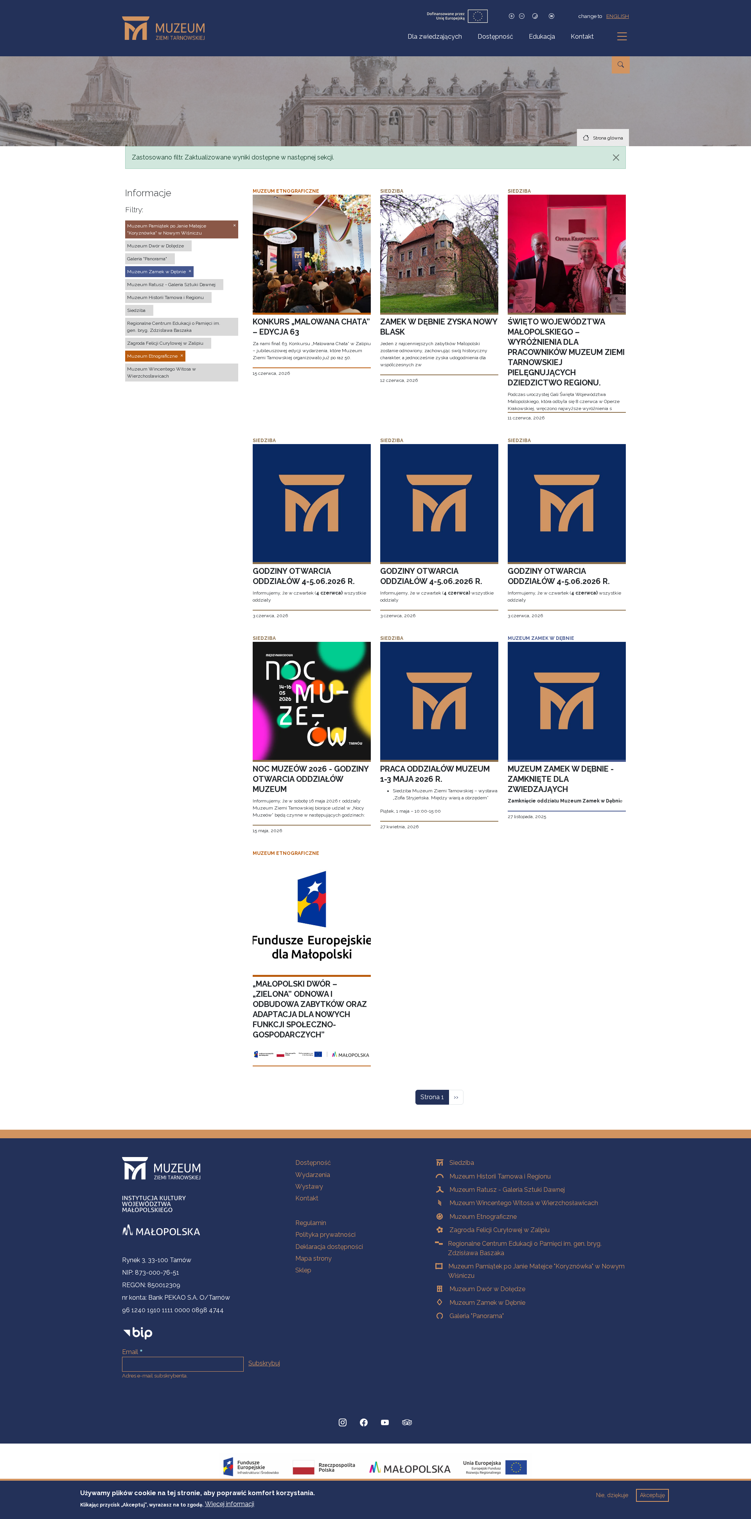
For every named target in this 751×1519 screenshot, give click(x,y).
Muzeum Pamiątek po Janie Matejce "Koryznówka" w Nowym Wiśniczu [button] (166, 229)
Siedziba (461, 1162)
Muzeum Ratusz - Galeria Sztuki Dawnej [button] (171, 284)
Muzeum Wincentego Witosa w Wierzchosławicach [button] (161, 372)
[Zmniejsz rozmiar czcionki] (522, 16)
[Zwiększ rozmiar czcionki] (512, 16)
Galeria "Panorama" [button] (147, 259)
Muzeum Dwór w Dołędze (487, 1289)
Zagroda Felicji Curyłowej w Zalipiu (499, 1230)
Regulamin (310, 1223)
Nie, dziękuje (612, 1495)
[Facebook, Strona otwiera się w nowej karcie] (364, 1422)
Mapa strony (313, 1258)
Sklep (303, 1270)
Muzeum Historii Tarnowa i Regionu (500, 1176)
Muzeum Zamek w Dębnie (487, 1302)
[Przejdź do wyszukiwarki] (621, 64)
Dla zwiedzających (435, 36)
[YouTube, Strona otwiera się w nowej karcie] (385, 1422)
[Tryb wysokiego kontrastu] (535, 16)
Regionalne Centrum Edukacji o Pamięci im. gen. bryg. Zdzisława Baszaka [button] (173, 327)
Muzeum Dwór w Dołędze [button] (155, 246)
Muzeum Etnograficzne (483, 1216)
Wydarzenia (312, 1175)
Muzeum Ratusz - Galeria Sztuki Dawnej (507, 1189)
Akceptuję (652, 1495)
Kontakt (582, 36)
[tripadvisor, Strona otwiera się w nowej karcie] (407, 1423)
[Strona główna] (166, 28)
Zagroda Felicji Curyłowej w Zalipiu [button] (165, 343)
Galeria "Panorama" (476, 1316)
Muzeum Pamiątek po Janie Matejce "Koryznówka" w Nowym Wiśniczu (536, 1271)
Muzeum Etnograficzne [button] (152, 356)
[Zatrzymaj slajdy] (551, 16)
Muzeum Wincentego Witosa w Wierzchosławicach (523, 1203)
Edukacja (542, 36)
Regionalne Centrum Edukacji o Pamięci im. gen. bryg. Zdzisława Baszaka (525, 1248)
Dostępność (495, 36)
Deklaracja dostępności (329, 1246)
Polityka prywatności (325, 1234)
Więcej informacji (229, 1504)
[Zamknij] (616, 157)
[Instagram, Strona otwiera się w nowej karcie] (342, 1422)
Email (130, 1352)
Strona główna (608, 138)
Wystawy (309, 1186)
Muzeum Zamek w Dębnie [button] (156, 271)
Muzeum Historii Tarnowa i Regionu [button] (165, 297)
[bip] (138, 1333)
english (617, 16)
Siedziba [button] (136, 310)
